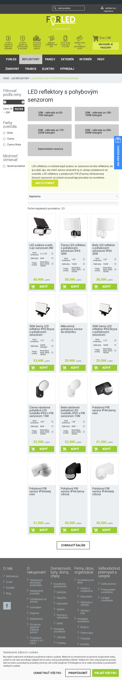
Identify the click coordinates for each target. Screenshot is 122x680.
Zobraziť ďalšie (73, 545)
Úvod (6, 78)
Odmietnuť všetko (47, 673)
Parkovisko (87, 632)
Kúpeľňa (61, 597)
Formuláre (35, 607)
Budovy (85, 627)
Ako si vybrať (44, 183)
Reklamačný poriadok (36, 592)
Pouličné (85, 638)
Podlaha (61, 643)
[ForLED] (61, 20)
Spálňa (60, 609)
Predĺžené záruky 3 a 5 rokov (36, 640)
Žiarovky (12, 68)
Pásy (101, 59)
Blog (8, 593)
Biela (10, 133)
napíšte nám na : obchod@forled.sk (79, 45)
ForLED (11, 59)
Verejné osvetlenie (107, 599)
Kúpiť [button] (44, 286)
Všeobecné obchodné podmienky (36, 583)
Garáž (60, 623)
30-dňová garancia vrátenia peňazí (37, 45)
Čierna (10, 139)
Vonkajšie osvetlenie (59, 630)
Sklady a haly (85, 612)
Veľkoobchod (108, 583)
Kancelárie (86, 596)
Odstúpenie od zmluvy (38, 600)
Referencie (12, 576)
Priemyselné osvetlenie (108, 591)
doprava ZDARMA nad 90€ (51, 45)
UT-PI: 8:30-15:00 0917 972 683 (65, 45)
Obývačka (62, 603)
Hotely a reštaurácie (87, 589)
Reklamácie (36, 618)
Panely (50, 59)
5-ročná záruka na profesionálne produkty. (22, 45)
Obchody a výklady (86, 603)
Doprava (34, 613)
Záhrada (61, 637)
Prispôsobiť (77, 673)
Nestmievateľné (15, 166)
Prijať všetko (105, 673)
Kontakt (10, 587)
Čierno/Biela (14, 144)
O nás (9, 581)
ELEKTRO (48, 68)
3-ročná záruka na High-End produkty (8, 45)
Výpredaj (67, 68)
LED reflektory (20, 78)
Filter (19, 109)
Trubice (30, 68)
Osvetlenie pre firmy (85, 581)
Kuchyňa (61, 592)
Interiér (85, 59)
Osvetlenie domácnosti (60, 585)
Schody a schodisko (62, 616)
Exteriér (67, 59)
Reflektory (30, 59)
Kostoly (85, 644)
